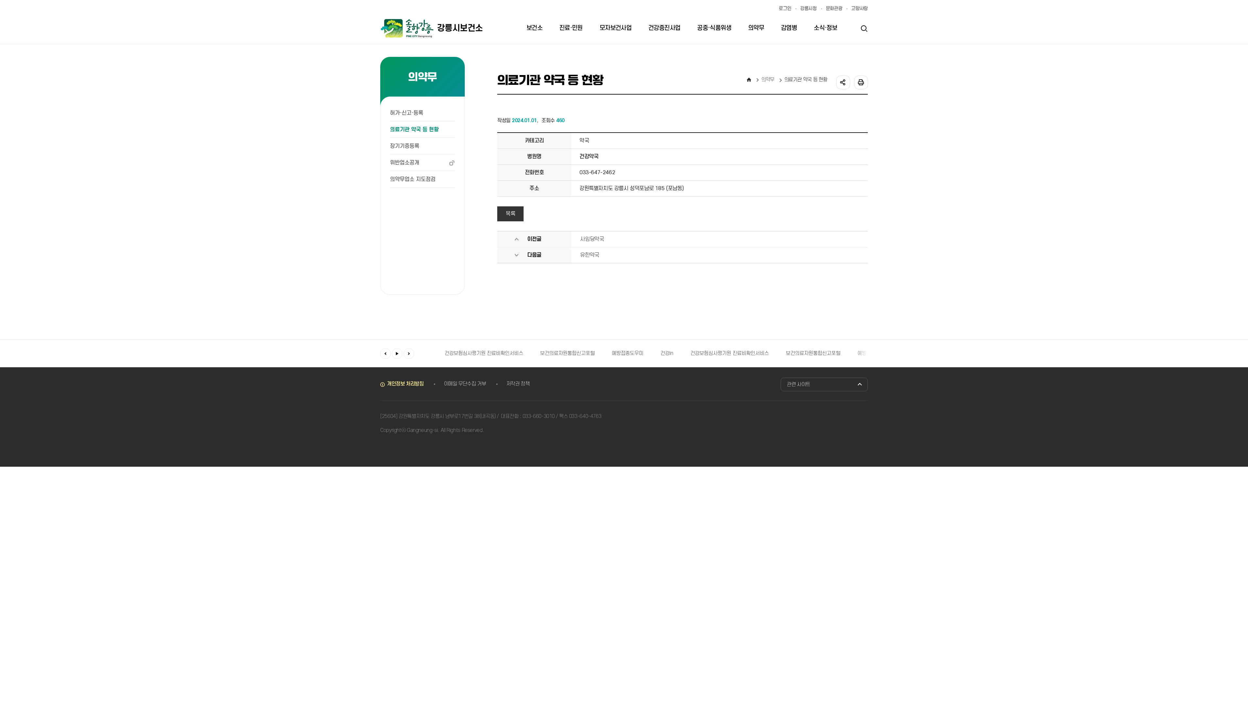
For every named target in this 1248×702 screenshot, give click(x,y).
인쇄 (860, 82)
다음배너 (409, 353)
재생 (397, 353)
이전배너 (385, 353)
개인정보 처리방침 (405, 384)
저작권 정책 (518, 384)
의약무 (767, 80)
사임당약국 (592, 239)
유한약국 (589, 255)
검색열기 (864, 28)
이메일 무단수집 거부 (465, 384)
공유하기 (843, 82)
